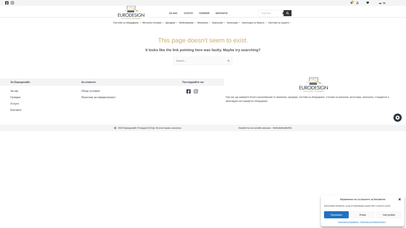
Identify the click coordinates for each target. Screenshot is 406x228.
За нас (173, 13)
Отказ (362, 214)
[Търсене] (287, 13)
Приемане (336, 214)
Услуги (188, 13)
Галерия (204, 13)
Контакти (221, 13)
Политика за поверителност (373, 222)
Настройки (389, 214)
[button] (399, 199)
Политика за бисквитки (348, 222)
